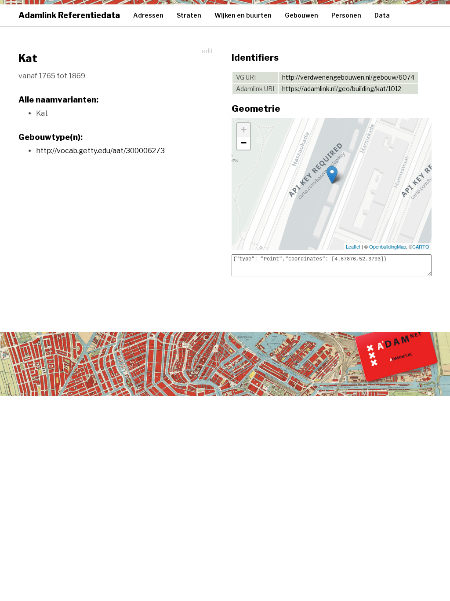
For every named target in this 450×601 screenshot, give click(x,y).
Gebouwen (301, 15)
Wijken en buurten (243, 15)
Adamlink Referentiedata (69, 15)
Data (382, 15)
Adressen (148, 15)
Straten (189, 15)
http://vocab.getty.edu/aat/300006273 (100, 151)
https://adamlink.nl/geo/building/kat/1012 (341, 88)
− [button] (244, 142)
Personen (346, 15)
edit (207, 51)
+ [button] (244, 129)
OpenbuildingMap (387, 246)
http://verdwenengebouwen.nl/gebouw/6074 (348, 77)
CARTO (420, 246)
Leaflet (353, 246)
